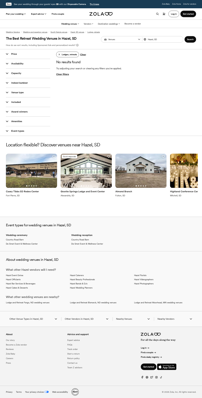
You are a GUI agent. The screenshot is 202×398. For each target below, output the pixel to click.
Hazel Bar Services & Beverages (20, 283)
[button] (139, 39)
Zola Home (176, 4)
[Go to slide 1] (27, 186)
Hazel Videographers (143, 279)
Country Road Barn (15, 239)
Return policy (73, 358)
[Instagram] (156, 378)
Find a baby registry (150, 357)
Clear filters (62, 74)
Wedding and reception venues (35, 32)
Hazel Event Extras (14, 275)
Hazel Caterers (77, 275)
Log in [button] (174, 14)
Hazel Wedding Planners (81, 288)
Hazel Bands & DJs (78, 283)
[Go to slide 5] (36, 186)
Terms (19, 392)
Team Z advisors (74, 367)
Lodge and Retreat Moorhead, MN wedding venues (158, 302)
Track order (72, 349)
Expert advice (37, 14)
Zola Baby (166, 4)
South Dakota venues (59, 32)
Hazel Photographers (143, 283)
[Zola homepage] (101, 14)
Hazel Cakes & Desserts (17, 288)
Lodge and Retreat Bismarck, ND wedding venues (93, 302)
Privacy (9, 392)
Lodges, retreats (93, 32)
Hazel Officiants (13, 279)
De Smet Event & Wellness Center (22, 244)
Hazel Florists (140, 275)
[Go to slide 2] (29, 186)
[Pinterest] (147, 378)
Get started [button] (188, 14)
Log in (144, 348)
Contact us (72, 363)
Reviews (10, 349)
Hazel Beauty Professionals (82, 279)
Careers (9, 358)
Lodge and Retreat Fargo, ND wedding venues (27, 302)
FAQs (69, 345)
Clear (83, 54)
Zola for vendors (189, 4)
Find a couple (58, 14)
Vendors (87, 24)
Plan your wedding (14, 14)
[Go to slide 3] (31, 186)
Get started (148, 367)
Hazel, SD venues (77, 32)
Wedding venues (69, 24)
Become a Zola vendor (16, 345)
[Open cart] (164, 14)
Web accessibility (60, 392)
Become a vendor (133, 23)
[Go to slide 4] (34, 186)
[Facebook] (142, 378)
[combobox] (163, 39)
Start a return (73, 354)
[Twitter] (151, 378)
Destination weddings (108, 24)
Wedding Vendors (13, 32)
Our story (10, 340)
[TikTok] (161, 378)
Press (8, 363)
